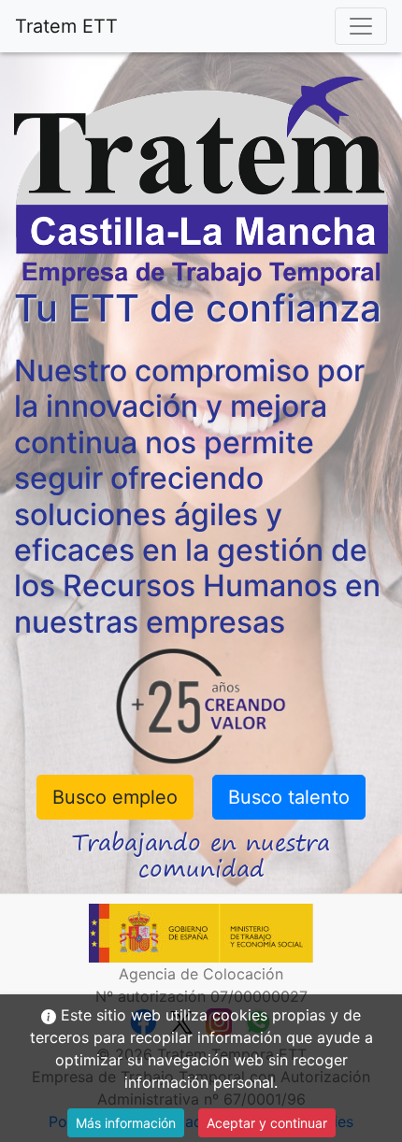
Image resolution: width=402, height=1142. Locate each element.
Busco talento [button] (289, 797)
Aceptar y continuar (267, 1123)
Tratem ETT (66, 26)
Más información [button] (126, 1123)
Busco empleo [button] (115, 797)
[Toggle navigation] (361, 26)
